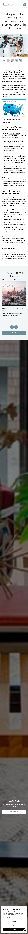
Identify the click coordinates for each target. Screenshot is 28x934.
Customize (14, 925)
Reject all (14, 921)
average (6, 172)
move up (11, 229)
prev (12, 327)
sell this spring (5, 199)
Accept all (14, 929)
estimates (14, 91)
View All (14, 332)
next (16, 327)
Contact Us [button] (14, 811)
